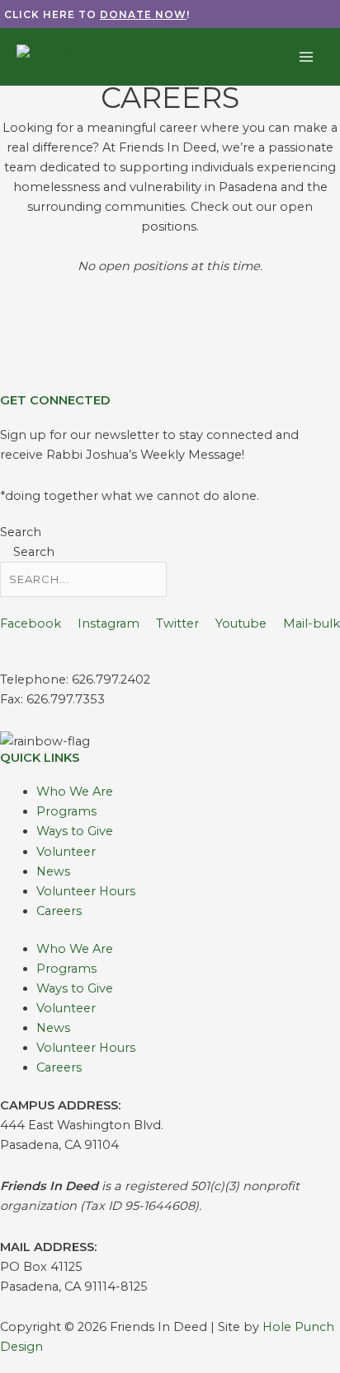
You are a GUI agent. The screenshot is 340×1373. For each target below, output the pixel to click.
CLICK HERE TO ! (97, 14)
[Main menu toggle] (306, 57)
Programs (66, 811)
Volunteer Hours (85, 891)
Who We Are (74, 791)
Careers (59, 911)
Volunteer (66, 851)
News (53, 871)
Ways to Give (74, 831)
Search (20, 532)
